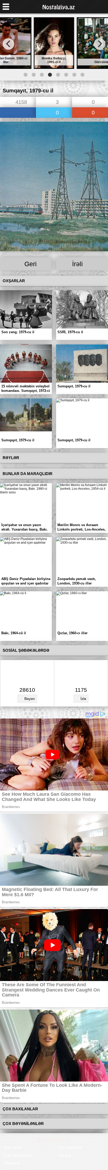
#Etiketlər (12, 1163)
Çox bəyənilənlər (18, 1155)
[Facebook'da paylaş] (18, 113)
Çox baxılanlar (70, 1147)
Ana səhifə (13, 1147)
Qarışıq (64, 1155)
